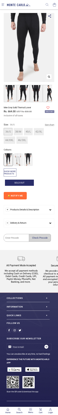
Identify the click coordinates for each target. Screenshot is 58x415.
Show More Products (10, 172)
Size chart (49, 125)
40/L (28, 131)
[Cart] (54, 5)
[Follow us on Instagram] (14, 330)
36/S (8, 131)
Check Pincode (40, 237)
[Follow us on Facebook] (9, 330)
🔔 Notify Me (15, 195)
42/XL (38, 131)
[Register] (46, 347)
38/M (18, 131)
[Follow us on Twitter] (20, 330)
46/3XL (22, 140)
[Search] (49, 4)
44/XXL (9, 140)
